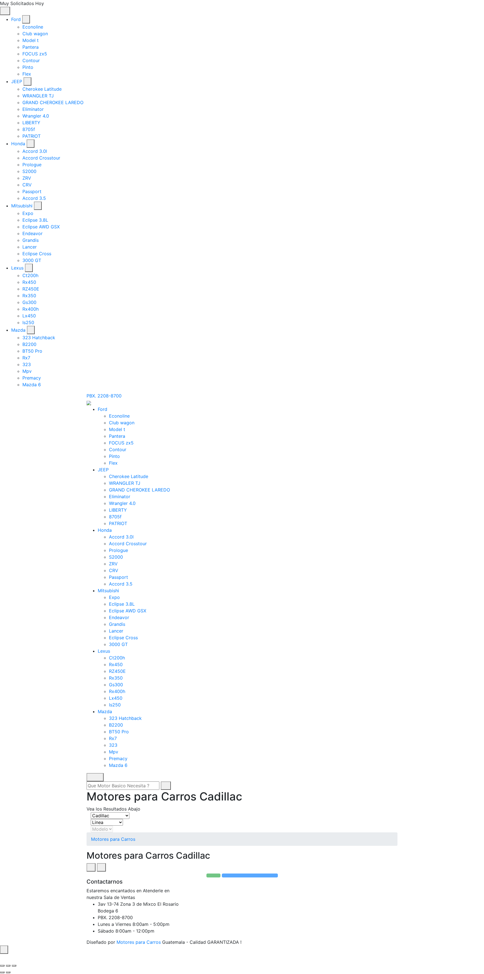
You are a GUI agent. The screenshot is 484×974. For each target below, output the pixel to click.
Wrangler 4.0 (35, 116)
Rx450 (29, 282)
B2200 (29, 344)
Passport (31, 191)
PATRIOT (31, 136)
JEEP (16, 81)
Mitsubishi (21, 206)
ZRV (26, 178)
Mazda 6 (31, 384)
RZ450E (30, 289)
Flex (26, 74)
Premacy (31, 378)
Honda (18, 143)
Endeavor (32, 233)
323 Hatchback (38, 337)
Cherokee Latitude (42, 89)
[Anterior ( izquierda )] (2, 972)
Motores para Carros (113, 839)
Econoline (32, 27)
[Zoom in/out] (14, 965)
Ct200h (30, 275)
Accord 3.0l (34, 151)
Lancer (29, 247)
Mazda (18, 330)
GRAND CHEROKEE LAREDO (52, 102)
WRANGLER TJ (38, 96)
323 (26, 364)
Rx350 (29, 295)
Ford (16, 19)
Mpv (27, 371)
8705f (28, 129)
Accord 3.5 (34, 198)
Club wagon (35, 33)
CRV (27, 185)
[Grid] (91, 867)
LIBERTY (31, 122)
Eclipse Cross (36, 253)
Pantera (30, 47)
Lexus (17, 268)
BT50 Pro (32, 351)
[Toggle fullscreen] (8, 965)
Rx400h (30, 309)
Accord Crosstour (41, 158)
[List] (101, 867)
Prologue (31, 164)
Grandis (30, 240)
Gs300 (29, 302)
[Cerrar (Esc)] (2, 965)
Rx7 (26, 357)
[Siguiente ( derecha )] (8, 972)
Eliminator (33, 109)
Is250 (28, 322)
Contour (31, 60)
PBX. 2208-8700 (104, 396)
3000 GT (31, 260)
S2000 (29, 171)
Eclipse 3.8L (35, 220)
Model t (30, 40)
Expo (27, 213)
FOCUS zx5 (34, 54)
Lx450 (29, 316)
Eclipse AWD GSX (41, 227)
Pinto (27, 67)
